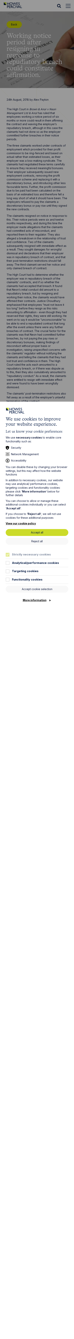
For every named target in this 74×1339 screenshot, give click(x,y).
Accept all (37, 532)
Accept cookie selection (37, 589)
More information (34, 600)
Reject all (37, 541)
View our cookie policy (21, 523)
